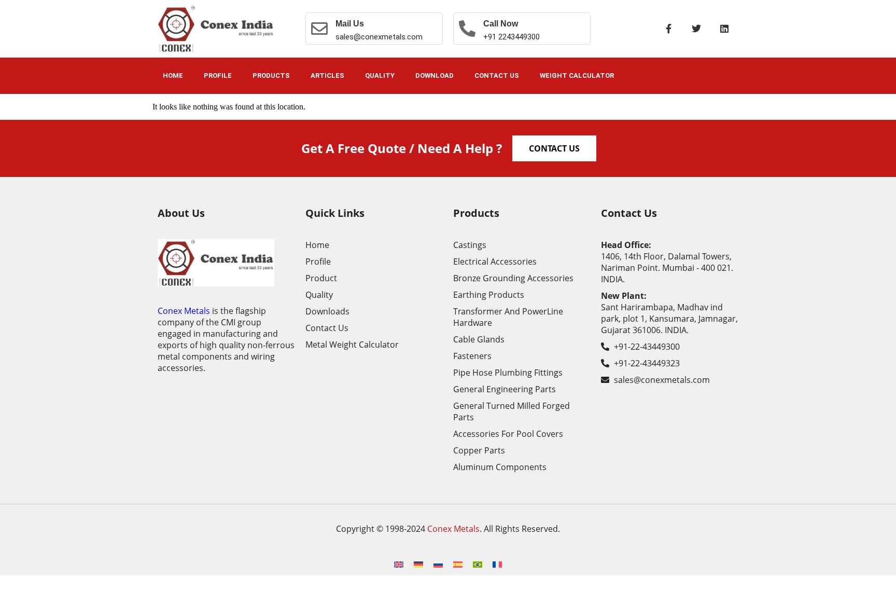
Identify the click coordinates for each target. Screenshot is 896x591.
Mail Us (349, 23)
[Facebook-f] (668, 29)
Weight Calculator (577, 75)
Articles (327, 75)
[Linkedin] (724, 29)
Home (173, 75)
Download (434, 75)
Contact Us (496, 75)
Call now (500, 23)
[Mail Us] (319, 28)
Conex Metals (184, 311)
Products (271, 75)
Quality (380, 75)
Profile (218, 75)
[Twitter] (696, 29)
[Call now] (467, 28)
